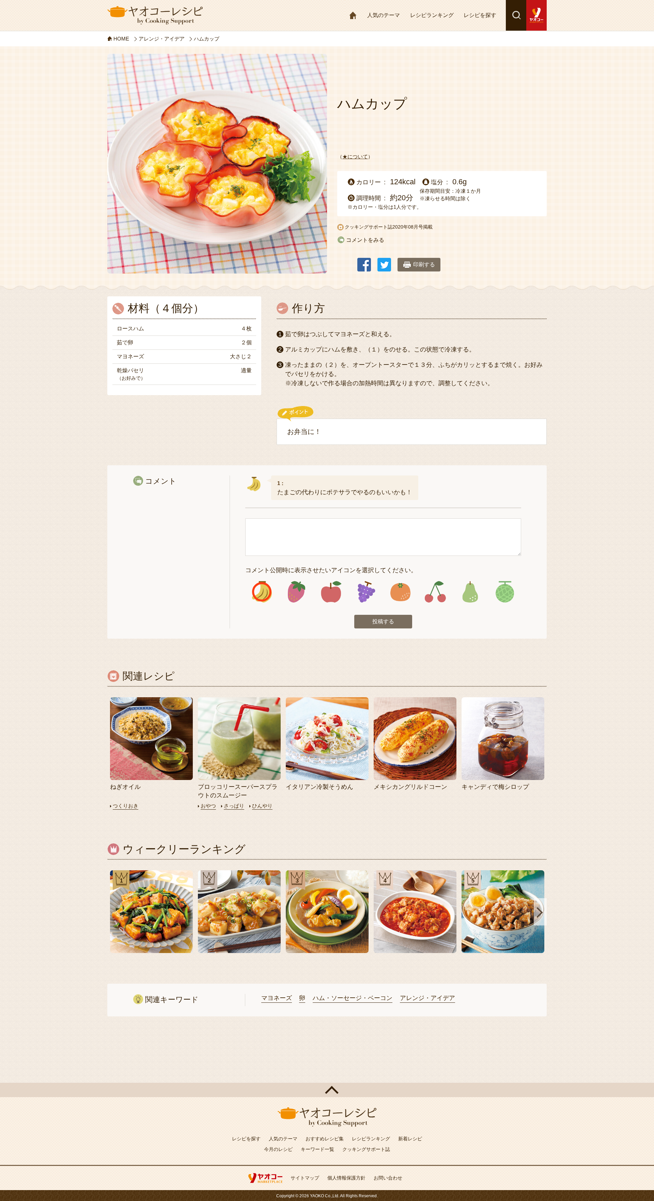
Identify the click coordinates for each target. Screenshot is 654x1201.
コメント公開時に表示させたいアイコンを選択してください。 (331, 570)
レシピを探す (480, 15)
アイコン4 (365, 592)
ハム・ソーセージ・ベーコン (352, 998)
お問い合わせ (388, 1178)
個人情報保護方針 (346, 1178)
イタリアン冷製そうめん (319, 786)
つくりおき (125, 806)
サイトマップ (305, 1178)
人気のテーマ (383, 15)
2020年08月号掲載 (412, 227)
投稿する (383, 621)
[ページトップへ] (327, 1090)
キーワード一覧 (317, 1149)
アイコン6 (435, 592)
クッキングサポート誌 (366, 1149)
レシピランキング (432, 15)
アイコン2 (296, 592)
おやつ (208, 806)
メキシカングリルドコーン (410, 786)
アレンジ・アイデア (427, 998)
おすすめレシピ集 (325, 1138)
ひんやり (262, 806)
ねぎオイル (125, 786)
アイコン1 (261, 592)
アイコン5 (400, 592)
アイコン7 (469, 592)
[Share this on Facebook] (364, 261)
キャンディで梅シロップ (495, 786)
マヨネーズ (276, 998)
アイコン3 (331, 592)
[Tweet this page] (384, 261)
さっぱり (234, 806)
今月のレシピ (278, 1149)
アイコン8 (504, 592)
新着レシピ (410, 1138)
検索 (516, 15)
